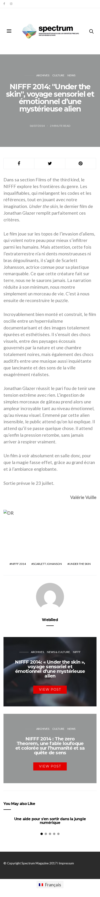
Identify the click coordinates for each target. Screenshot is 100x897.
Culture (58, 75)
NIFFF (77, 652)
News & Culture (58, 652)
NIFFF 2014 (18, 564)
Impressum (66, 863)
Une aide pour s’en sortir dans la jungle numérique (50, 821)
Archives (42, 75)
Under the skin (80, 564)
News (71, 75)
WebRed (50, 620)
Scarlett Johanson (47, 564)
